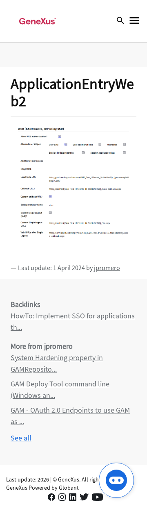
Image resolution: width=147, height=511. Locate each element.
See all (21, 438)
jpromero (107, 267)
